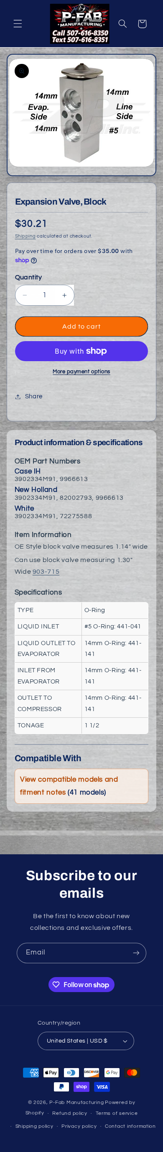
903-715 (46, 571)
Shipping (25, 236)
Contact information (130, 1126)
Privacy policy (79, 1126)
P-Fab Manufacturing (76, 1102)
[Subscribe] (136, 953)
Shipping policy (34, 1126)
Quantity (28, 277)
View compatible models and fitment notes (69, 786)
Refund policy (69, 1113)
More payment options (81, 372)
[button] (17, 23)
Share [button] (34, 396)
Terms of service (117, 1113)
